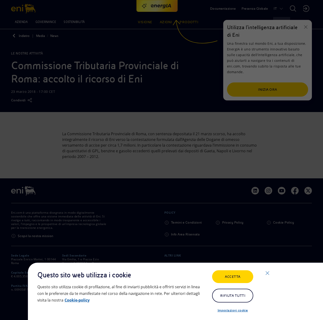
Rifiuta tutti (232, 295)
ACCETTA (232, 277)
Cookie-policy (77, 300)
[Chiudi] (267, 273)
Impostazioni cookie (233, 310)
